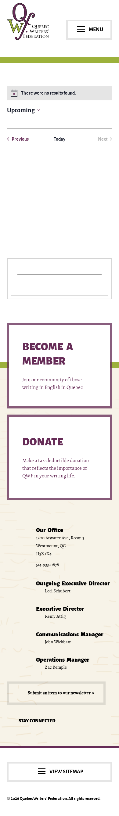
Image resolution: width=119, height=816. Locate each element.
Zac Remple (55, 667)
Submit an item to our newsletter (59, 693)
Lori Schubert (57, 591)
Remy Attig (55, 616)
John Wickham (57, 642)
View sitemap (66, 772)
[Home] (28, 38)
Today (59, 139)
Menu (96, 29)
